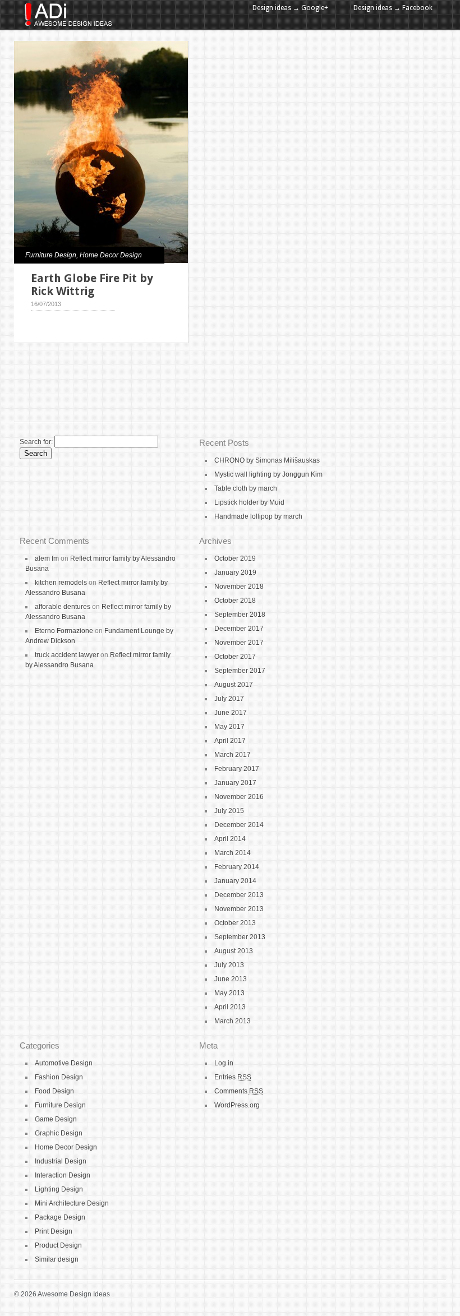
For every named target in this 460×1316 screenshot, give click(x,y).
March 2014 (232, 853)
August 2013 (233, 951)
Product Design (58, 1245)
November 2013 (239, 909)
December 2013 (239, 895)
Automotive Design (64, 1063)
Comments (238, 1091)
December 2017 (239, 628)
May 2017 (229, 727)
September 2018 (239, 614)
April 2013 (230, 1007)
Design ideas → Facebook (393, 8)
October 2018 (235, 600)
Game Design (56, 1119)
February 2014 (236, 867)
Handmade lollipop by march (258, 516)
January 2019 (235, 572)
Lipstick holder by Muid (249, 502)
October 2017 (235, 657)
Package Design (60, 1217)
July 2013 (229, 965)
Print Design (53, 1231)
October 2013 (235, 923)
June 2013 (230, 979)
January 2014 (235, 881)
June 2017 (230, 713)
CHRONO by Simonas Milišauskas (267, 460)
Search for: (36, 442)
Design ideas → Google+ (290, 8)
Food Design (54, 1091)
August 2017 (233, 685)
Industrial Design (60, 1161)
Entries (232, 1077)
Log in (223, 1063)
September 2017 (239, 671)
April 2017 (230, 741)
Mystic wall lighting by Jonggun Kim (268, 474)
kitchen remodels (61, 583)
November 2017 (239, 643)
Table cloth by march (245, 488)
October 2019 (235, 558)
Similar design (57, 1259)
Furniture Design (50, 255)
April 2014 (230, 839)
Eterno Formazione (64, 631)
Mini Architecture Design (72, 1203)
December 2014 (239, 825)
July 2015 (229, 811)
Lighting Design (59, 1189)
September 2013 (239, 937)
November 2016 (239, 797)
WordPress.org (237, 1105)
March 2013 (232, 1021)
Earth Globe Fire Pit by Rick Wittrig (92, 284)
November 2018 (239, 586)
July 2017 (229, 699)
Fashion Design (59, 1077)
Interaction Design (62, 1175)
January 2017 (235, 783)
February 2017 (236, 769)
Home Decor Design (111, 255)
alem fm (47, 558)
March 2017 (232, 755)
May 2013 (229, 993)
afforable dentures (62, 607)
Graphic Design (58, 1133)
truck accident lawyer (67, 655)
